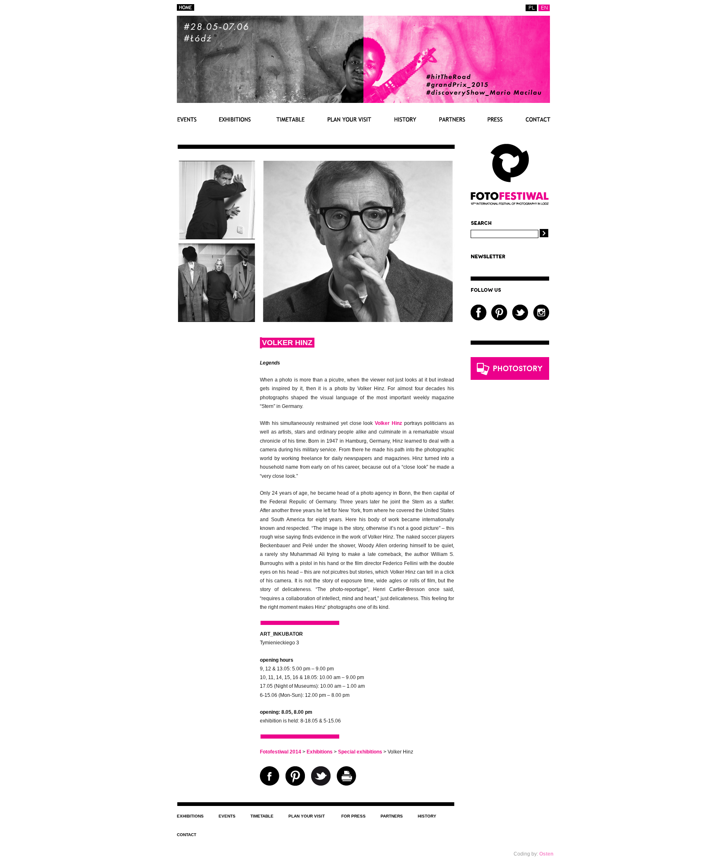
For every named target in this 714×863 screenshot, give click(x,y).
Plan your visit (350, 119)
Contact (537, 119)
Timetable (289, 119)
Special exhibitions (360, 752)
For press (495, 119)
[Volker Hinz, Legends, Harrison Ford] (216, 238)
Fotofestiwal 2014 (280, 752)
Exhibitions (235, 119)
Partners (452, 119)
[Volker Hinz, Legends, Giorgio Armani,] (216, 320)
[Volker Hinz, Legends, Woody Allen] (357, 320)
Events (186, 119)
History (405, 119)
